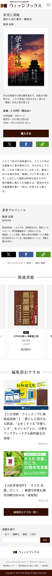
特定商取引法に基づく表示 (29, 566)
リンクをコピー (42, 144)
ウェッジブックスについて (16, 562)
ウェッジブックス (15, 262)
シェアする (26, 144)
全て (7, 534)
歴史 (29, 262)
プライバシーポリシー (37, 562)
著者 (25, 534)
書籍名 (16, 534)
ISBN (33, 534)
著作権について (9, 566)
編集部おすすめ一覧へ (26, 512)
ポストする (9, 144)
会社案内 (45, 566)
